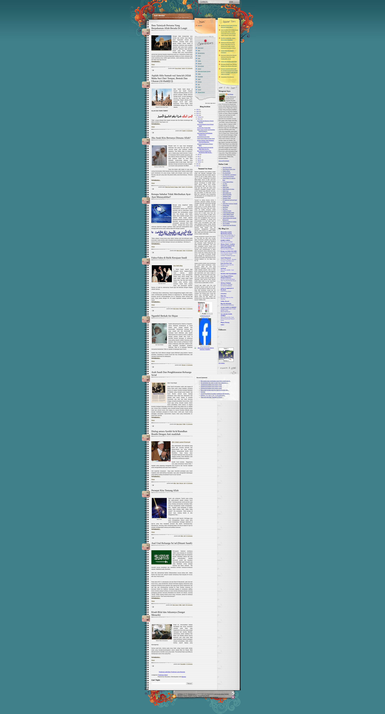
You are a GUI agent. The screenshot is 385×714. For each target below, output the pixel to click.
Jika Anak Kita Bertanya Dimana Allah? (171, 138)
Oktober (200, 162)
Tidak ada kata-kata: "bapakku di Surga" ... (212, 397)
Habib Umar (225, 191)
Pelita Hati (223, 296)
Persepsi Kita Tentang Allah (165, 490)
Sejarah (200, 81)
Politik (180, 308)
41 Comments (189, 68)
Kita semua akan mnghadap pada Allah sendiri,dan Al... (216, 381)
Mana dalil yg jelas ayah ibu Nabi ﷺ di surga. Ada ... (215, 390)
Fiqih (177, 483)
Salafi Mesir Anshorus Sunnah (230, 203)
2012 (197, 163)
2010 (197, 113)
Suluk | (222, 324)
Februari (200, 117)
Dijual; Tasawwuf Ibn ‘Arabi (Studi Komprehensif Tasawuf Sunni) (228, 319)
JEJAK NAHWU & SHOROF (228, 307)
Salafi (179, 187)
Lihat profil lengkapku (224, 161)
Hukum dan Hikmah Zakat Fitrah (229, 61)
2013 (197, 165)
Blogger (184, 676)
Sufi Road (223, 268)
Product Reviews (205, 697)
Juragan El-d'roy (205, 317)
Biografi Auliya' (201, 53)
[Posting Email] (152, 70)
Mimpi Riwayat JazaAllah (227, 241)
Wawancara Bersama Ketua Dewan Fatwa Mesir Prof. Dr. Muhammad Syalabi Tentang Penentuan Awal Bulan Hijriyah (228, 45)
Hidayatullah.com (227, 192)
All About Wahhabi (226, 283)
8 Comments (189, 250)
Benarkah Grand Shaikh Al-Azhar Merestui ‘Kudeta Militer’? (229, 26)
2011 (197, 115)
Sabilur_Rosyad (225, 301)
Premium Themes (192, 695)
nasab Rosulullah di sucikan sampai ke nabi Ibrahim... (215, 393)
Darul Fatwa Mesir (227, 167)
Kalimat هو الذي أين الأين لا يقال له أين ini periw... (213, 395)
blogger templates (174, 696)
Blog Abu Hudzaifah (226, 303)
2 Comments (189, 130)
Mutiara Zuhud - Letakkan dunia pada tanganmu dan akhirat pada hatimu (228, 245)
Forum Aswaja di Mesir (228, 176)
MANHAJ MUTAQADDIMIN (229, 273)
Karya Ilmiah (178, 68)
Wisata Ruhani (201, 92)
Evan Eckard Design (233, 697)
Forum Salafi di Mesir (228, 182)
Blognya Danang (225, 322)
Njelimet (203, 392)
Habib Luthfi (226, 187)
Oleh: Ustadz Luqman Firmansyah (181, 442)
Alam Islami (179, 250)
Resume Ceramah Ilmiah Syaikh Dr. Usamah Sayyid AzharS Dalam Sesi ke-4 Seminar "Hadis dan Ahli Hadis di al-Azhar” (229, 71)
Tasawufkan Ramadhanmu (227, 77)
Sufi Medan (159, 15)
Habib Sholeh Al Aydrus (228, 189)
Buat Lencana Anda (205, 346)
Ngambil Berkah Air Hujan (164, 316)
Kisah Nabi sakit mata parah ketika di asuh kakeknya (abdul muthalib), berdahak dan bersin (229, 254)
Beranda (182, 672)
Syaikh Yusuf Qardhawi (228, 216)
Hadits (199, 61)
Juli (198, 158)
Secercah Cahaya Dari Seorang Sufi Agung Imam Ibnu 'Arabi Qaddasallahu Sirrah (229, 57)
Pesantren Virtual (227, 198)
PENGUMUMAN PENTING (227, 305)
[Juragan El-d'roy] (205, 344)
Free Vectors (233, 693)
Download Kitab (226, 173)
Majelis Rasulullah (227, 194)
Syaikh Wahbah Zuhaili (228, 214)
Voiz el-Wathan (226, 223)
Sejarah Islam (226, 205)
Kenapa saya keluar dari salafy (229, 251)
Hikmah (183, 365)
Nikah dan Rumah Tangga (171, 187)
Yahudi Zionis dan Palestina (229, 225)
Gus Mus (225, 183)
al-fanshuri (223, 293)
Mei (199, 156)
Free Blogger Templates (183, 697)
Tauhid (183, 68)
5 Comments (189, 424)
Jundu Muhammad (226, 258)
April (199, 154)
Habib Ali (225, 185)
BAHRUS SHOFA (225, 240)
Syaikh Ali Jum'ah (227, 211)
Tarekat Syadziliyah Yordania (229, 221)
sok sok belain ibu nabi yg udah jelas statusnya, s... (214, 383)
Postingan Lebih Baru (165, 672)
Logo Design (215, 697)
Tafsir (184, 250)
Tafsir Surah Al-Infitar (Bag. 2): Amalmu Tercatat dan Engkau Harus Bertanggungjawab (228, 237)
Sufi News (225, 209)
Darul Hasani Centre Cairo (229, 169)
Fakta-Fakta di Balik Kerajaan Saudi (169, 257)
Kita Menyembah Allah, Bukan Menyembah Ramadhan (228, 38)
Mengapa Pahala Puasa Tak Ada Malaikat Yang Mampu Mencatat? (229, 65)
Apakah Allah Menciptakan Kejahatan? (227, 51)
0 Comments (189, 536)
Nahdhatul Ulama (227, 196)
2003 (197, 109)
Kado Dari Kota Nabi (226, 263)
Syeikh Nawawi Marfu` (226, 291)
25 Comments (189, 187)
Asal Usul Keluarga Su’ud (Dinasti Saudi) (171, 543)
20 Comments (189, 605)
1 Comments (189, 308)
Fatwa (199, 55)
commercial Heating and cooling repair (211, 384)
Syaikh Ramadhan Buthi (228, 212)
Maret (199, 119)
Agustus (200, 160)
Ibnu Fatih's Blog (177, 265)
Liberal (199, 68)
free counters (222, 363)
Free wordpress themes (203, 695)
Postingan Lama (175, 672)
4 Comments (189, 483)
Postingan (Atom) (163, 675)
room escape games (219, 694)
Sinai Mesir (225, 207)
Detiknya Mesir (226, 171)
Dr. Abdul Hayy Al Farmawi (229, 174)
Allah (174, 483)
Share (153, 64)
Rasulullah (182, 664)
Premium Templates (194, 697)
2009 (197, 111)
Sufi (184, 483)
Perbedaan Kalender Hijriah (227, 248)
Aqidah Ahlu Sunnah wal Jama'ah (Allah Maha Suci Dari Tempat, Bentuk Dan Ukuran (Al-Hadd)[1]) (171, 78)
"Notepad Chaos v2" (193, 694)
